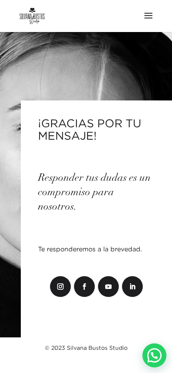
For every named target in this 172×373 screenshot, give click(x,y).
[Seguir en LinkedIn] (132, 286)
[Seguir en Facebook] (84, 286)
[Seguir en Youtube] (108, 286)
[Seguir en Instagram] (60, 286)
